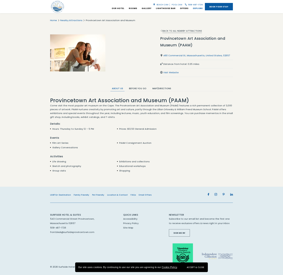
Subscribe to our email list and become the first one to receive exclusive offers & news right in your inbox (199, 221)
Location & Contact (117, 194)
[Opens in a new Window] (182, 256)
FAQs (133, 194)
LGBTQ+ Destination (60, 194)
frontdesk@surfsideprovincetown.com (72, 232)
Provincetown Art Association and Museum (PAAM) (192, 42)
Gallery (147, 8)
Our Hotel (118, 8)
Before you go (138, 88)
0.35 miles (181, 64)
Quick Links (130, 215)
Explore (198, 8)
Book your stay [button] (218, 6)
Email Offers (145, 194)
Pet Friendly (98, 194)
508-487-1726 (195, 4)
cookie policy (169, 267)
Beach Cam (162, 4)
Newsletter (176, 215)
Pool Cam (177, 4)
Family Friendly (81, 194)
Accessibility (130, 218)
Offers (184, 8)
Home (53, 20)
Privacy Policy (131, 223)
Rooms (133, 8)
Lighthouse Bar (166, 8)
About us (117, 88)
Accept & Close (195, 267)
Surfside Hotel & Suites (65, 215)
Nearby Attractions (71, 20)
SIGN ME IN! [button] (179, 233)
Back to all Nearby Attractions (182, 30)
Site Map (128, 227)
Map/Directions (161, 88)
